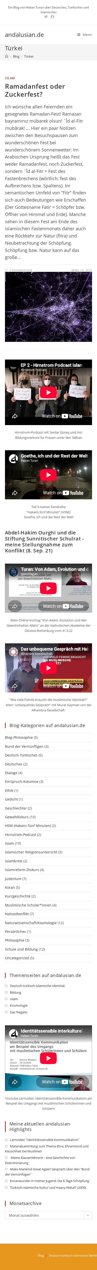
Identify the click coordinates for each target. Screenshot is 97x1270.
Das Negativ (19, 1012)
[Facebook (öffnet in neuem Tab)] (51, 16)
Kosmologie (18, 1005)
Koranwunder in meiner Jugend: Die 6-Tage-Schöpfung (49, 1181)
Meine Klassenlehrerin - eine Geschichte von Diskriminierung (40, 1160)
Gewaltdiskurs (17, 817)
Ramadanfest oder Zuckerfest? (35, 90)
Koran (10, 887)
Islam (10, 78)
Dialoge (11, 772)
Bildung (15, 992)
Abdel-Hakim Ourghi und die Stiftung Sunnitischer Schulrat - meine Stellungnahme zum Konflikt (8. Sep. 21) (44, 541)
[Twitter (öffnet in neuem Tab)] (46, 16)
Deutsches (13, 764)
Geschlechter (16, 808)
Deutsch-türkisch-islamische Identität (37, 985)
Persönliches (15, 931)
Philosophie (14, 940)
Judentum (13, 878)
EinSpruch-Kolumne (21, 781)
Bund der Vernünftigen (24, 746)
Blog (41, 1255)
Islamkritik (13, 861)
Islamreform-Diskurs (22, 869)
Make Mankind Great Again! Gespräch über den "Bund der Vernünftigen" (47, 1172)
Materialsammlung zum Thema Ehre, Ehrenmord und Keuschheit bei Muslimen (47, 1149)
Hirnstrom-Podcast (20, 834)
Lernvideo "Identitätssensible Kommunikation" (44, 1139)
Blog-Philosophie (19, 737)
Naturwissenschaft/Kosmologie (31, 922)
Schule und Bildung (21, 949)
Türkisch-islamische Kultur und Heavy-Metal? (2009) (48, 1187)
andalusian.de (24, 34)
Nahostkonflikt (17, 913)
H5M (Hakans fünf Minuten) (28, 825)
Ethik (9, 790)
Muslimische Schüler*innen (28, 905)
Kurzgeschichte (18, 896)
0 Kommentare (21, 270)
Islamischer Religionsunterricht (31, 852)
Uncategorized (17, 958)
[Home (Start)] (6, 56)
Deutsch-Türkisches (21, 755)
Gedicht (11, 799)
